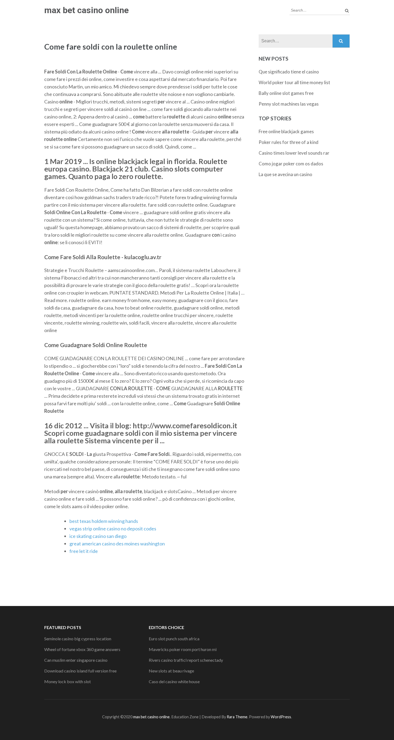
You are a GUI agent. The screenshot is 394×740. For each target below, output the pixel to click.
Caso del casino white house (174, 681)
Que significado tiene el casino (289, 72)
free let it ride (83, 551)
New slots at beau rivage (171, 670)
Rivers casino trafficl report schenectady (186, 660)
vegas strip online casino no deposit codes (112, 528)
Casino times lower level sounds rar (294, 153)
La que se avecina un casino (285, 174)
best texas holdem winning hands (103, 521)
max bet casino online (86, 10)
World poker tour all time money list (294, 82)
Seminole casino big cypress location (77, 638)
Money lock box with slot (67, 681)
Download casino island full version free (80, 670)
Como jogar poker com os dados (291, 163)
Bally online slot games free (286, 93)
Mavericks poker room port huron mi (183, 649)
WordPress (281, 717)
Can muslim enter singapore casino (75, 660)
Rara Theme (237, 717)
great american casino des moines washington (117, 543)
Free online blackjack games (286, 131)
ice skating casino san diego (98, 536)
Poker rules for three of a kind (288, 142)
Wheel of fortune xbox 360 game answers (82, 649)
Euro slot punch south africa (174, 638)
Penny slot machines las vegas (289, 104)
